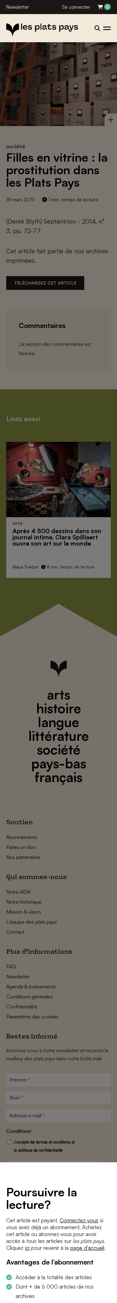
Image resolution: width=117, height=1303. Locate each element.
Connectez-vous (79, 1220)
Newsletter (17, 7)
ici (27, 1248)
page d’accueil (87, 1248)
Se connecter (76, 7)
